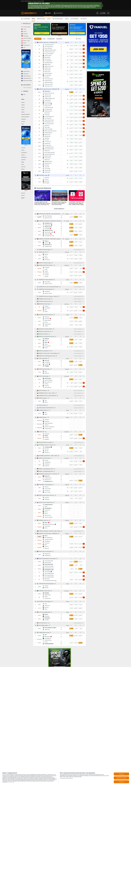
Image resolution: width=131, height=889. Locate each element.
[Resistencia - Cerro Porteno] (59, 491)
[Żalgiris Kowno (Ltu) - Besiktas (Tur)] (59, 67)
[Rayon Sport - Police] (59, 527)
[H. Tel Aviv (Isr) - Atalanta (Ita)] (59, 142)
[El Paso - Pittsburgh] (59, 615)
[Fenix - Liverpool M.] (59, 604)
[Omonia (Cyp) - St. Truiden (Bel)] (59, 60)
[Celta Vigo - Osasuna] (59, 178)
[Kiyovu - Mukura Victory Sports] (59, 523)
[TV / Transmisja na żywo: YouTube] (67, 307)
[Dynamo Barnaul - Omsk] (59, 505)
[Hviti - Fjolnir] (59, 413)
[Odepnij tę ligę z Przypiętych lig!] (56, 42)
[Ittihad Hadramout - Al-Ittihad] (59, 424)
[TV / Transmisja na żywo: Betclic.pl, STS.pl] (67, 45)
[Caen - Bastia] (59, 401)
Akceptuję (121, 774)
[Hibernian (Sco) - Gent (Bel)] (59, 164)
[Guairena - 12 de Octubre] (59, 487)
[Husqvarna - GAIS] (59, 544)
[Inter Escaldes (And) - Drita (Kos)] (59, 124)
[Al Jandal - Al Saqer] (59, 275)
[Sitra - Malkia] (59, 310)
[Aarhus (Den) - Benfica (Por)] (59, 70)
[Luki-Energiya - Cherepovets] (59, 509)
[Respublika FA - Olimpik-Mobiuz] (59, 639)
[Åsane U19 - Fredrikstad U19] (59, 477)
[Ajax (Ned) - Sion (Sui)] (59, 139)
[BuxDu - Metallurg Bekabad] (59, 643)
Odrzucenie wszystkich (121, 777)
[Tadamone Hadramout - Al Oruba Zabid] (59, 427)
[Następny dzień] (84, 39)
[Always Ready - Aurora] (59, 321)
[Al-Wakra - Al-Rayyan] (59, 438)
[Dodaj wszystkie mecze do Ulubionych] (35, 42)
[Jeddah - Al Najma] (59, 272)
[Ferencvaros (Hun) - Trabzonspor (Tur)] (59, 85)
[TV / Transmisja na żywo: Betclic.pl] (67, 70)
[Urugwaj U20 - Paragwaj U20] (59, 554)
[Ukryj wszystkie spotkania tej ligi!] (84, 42)
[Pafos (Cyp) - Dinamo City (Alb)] (59, 128)
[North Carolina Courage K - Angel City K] (59, 628)
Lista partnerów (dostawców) (66, 778)
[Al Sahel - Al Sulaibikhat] (59, 461)
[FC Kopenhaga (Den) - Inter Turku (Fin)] (59, 117)
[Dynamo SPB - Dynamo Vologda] (59, 516)
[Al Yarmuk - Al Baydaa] (59, 420)
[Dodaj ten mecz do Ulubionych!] (35, 45)
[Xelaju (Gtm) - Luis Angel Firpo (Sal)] (59, 235)
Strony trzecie (11, 782)
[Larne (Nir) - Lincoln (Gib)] (59, 167)
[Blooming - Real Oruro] (59, 317)
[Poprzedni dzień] (73, 39)
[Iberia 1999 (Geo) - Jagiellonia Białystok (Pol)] (59, 49)
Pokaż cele (121, 781)
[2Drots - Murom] (59, 512)
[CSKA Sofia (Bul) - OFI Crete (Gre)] (59, 74)
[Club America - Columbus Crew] (59, 245)
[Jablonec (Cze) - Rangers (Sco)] (59, 96)
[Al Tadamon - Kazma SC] (59, 465)
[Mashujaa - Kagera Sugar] (59, 594)
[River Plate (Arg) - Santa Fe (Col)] (59, 217)
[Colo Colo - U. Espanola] (59, 361)
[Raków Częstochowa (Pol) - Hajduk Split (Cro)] (59, 131)
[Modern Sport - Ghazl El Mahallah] (59, 379)
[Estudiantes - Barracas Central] (59, 292)
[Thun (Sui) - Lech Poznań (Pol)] (59, 78)
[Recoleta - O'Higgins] (59, 365)
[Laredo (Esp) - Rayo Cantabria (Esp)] (59, 572)
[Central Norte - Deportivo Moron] (59, 282)
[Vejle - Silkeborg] (59, 372)
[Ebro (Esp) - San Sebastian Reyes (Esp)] (59, 579)
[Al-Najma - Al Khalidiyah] (59, 307)
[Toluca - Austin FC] (59, 242)
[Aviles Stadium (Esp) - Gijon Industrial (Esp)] (59, 576)
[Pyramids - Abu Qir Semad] (59, 386)
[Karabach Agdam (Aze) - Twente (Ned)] (59, 99)
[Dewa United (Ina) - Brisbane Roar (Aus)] (59, 565)
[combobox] (79, 39)
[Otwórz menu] (108, 13)
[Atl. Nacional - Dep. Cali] (59, 448)
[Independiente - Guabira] (59, 325)
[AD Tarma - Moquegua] (59, 498)
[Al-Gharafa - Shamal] (59, 435)
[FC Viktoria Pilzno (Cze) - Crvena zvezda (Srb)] (59, 52)
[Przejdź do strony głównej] (30, 13)
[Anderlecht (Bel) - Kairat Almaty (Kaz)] (59, 81)
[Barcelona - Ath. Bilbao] (59, 182)
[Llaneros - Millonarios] (59, 451)
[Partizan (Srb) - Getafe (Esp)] (59, 171)
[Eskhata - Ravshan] (59, 586)
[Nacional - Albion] (59, 608)
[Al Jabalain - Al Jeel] (59, 268)
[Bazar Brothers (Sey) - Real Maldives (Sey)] (59, 569)
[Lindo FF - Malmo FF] (59, 547)
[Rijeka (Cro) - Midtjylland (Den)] (59, 160)
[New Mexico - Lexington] (59, 619)
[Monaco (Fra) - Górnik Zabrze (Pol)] (59, 106)
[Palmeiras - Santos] (59, 339)
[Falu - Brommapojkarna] (59, 536)
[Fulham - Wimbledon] (59, 259)
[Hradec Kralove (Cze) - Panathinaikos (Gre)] (59, 121)
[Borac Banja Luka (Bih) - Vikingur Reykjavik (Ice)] (59, 153)
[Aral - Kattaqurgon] (59, 635)
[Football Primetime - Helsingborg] (59, 540)
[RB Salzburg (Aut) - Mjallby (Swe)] (59, 63)
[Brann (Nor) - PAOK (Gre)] (59, 113)
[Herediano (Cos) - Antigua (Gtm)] (59, 224)
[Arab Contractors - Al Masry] (59, 383)
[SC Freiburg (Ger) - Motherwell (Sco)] (59, 110)
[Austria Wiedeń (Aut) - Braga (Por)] (59, 149)
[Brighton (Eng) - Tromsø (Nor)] (59, 157)
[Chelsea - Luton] (59, 255)
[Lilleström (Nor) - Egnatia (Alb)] (59, 56)
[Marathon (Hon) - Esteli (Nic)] (59, 227)
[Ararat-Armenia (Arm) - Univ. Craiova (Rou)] (59, 45)
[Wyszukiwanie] (97, 13)
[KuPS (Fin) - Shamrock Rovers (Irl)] (59, 92)
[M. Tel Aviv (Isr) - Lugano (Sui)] (59, 103)
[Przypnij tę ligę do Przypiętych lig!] (63, 214)
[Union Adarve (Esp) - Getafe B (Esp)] (59, 561)
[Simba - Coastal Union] (59, 597)
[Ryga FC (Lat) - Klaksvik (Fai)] (59, 135)
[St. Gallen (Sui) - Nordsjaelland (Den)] (59, 146)
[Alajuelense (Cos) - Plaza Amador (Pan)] (59, 231)
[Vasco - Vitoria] (59, 343)
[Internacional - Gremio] (59, 347)
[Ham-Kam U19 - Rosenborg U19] (59, 480)
